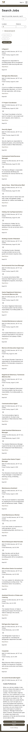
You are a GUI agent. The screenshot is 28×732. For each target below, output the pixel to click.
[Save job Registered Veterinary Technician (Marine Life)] (3, 385)
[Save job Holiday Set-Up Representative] (3, 220)
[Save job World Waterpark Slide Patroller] (3, 550)
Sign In (22, 2)
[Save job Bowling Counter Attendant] (3, 247)
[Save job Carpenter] (3, 659)
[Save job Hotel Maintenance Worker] (3, 523)
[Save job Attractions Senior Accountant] (3, 577)
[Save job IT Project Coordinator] (3, 111)
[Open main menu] (26, 2)
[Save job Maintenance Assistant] (3, 497)
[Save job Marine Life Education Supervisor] (3, 356)
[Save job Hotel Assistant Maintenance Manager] (3, 441)
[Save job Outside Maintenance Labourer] (3, 330)
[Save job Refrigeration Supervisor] (3, 633)
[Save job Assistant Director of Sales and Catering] (3, 606)
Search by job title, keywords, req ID (12, 16)
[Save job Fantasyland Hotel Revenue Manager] (3, 167)
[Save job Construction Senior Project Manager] (3, 470)
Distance (18, 24)
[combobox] (9, 27)
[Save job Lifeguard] (3, 57)
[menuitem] (3, 2)
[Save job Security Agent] (3, 138)
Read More (5, 66)
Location (4, 24)
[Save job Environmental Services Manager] (3, 274)
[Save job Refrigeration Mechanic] (3, 84)
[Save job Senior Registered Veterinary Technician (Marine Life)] (3, 303)
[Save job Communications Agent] (3, 412)
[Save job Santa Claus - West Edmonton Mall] (3, 194)
